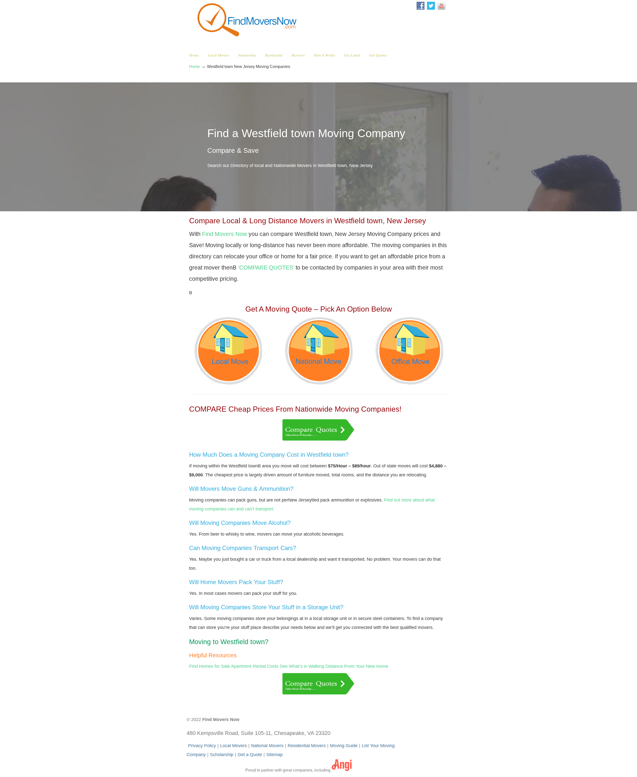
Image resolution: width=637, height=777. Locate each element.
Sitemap (274, 754)
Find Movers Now (248, 20)
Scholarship (221, 754)
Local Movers (233, 745)
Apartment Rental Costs (254, 666)
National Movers (267, 745)
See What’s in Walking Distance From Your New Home (334, 666)
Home (194, 66)
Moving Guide (344, 745)
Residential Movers (307, 745)
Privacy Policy (202, 745)
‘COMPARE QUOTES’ (266, 268)
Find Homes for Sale (209, 666)
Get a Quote (250, 754)
